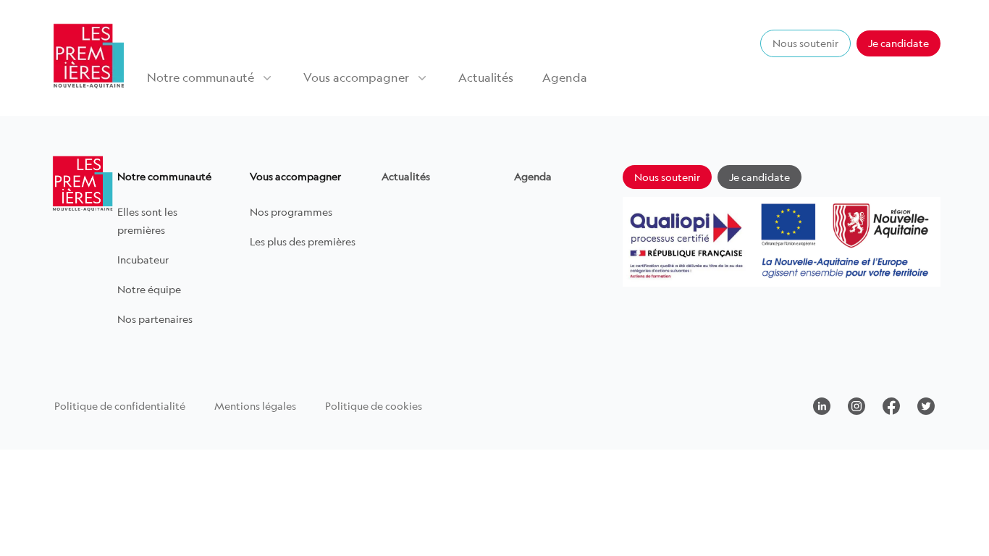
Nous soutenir (805, 43)
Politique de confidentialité (119, 406)
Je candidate (898, 43)
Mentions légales (255, 406)
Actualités (485, 77)
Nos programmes (291, 212)
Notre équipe (149, 289)
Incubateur (143, 259)
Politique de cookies (373, 406)
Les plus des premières (302, 241)
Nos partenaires (155, 319)
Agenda (564, 77)
